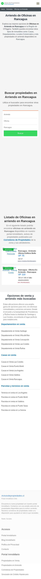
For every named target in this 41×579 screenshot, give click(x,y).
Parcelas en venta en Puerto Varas (14, 406)
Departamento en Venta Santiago (14, 331)
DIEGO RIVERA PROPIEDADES (27, 261)
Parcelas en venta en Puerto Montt (14, 397)
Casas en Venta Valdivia (10, 375)
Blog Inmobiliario (8, 540)
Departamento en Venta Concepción (15, 340)
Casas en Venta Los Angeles (12, 371)
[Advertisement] (20, 64)
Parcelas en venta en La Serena (13, 410)
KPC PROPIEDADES (23, 282)
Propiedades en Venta (10, 561)
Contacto (5, 549)
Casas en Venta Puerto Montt (12, 366)
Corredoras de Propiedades (12, 570)
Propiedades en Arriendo (11, 565)
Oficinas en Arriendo (21, 9)
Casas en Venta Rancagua (11, 379)
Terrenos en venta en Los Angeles (14, 393)
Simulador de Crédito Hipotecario (14, 574)
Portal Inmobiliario (8, 535)
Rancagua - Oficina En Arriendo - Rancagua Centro (27, 271)
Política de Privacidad (10, 545)
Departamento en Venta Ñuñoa (13, 348)
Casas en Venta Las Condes (12, 362)
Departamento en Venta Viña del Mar (15, 335)
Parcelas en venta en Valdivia (12, 401)
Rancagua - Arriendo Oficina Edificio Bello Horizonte (27, 252)
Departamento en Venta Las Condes (15, 344)
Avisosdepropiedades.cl (12, 496)
